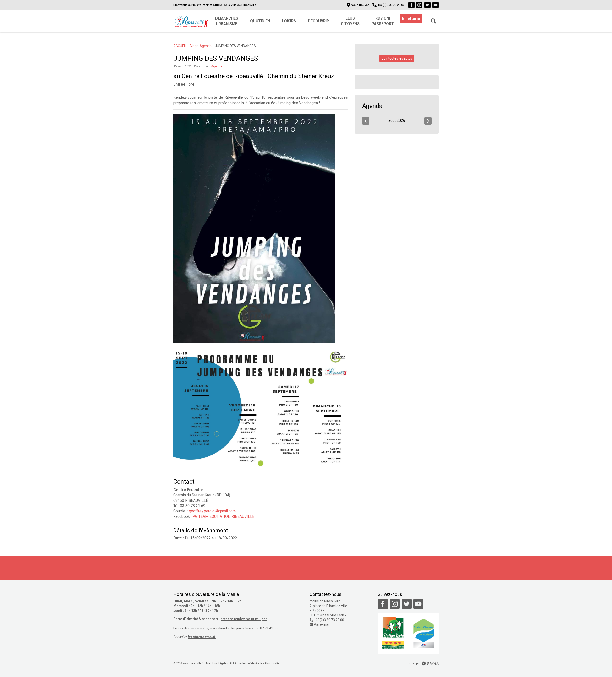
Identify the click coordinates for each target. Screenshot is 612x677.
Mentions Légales (217, 663)
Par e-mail (321, 624)
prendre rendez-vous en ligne (243, 619)
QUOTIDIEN (260, 21)
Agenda (216, 66)
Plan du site (272, 663)
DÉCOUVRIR (318, 21)
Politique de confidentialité (246, 663)
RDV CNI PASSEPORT (383, 21)
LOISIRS (289, 21)
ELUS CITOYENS (350, 21)
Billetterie (411, 18)
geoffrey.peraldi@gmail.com (212, 511)
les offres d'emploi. (202, 637)
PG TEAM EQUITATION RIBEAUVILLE (223, 516)
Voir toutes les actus (397, 58)
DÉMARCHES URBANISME (226, 21)
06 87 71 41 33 (267, 628)
